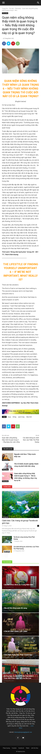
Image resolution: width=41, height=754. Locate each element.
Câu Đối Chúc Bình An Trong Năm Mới (18, 585)
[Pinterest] (13, 43)
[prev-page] (3, 556)
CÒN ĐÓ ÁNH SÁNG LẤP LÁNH (15, 631)
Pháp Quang (6, 748)
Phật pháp (18, 8)
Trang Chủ (5, 8)
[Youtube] (23, 738)
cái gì (9, 417)
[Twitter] (9, 43)
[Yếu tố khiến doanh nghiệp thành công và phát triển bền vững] (7, 467)
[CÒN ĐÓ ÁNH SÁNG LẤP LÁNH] (20, 624)
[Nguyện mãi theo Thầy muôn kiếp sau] (7, 457)
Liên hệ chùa (34, 748)
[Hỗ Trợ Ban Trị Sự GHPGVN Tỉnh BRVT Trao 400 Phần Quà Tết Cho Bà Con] (20, 671)
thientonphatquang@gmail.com (23, 732)
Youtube (14, 748)
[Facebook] (4, 43)
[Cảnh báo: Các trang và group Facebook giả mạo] (20, 504)
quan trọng (21, 417)
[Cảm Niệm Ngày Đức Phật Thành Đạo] (20, 647)
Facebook (21, 748)
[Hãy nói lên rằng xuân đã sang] (20, 601)
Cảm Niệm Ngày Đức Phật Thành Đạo (18, 655)
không (14, 417)
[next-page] (6, 556)
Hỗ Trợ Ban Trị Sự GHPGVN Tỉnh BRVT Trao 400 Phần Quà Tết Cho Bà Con (19, 677)
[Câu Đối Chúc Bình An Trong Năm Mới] (20, 577)
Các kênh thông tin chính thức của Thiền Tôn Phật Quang (31, 440)
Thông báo (5, 517)
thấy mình (29, 417)
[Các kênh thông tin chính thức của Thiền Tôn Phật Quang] (7, 549)
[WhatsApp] (18, 43)
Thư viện (11, 8)
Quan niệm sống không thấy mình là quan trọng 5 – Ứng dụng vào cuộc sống (11, 440)
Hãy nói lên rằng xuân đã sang (15, 608)
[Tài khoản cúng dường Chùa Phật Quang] (7, 539)
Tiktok (27, 748)
